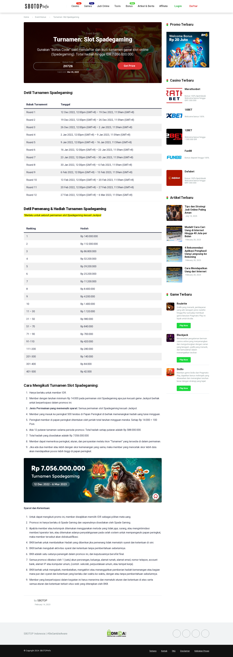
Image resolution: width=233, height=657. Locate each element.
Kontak (164, 651)
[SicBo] (170, 375)
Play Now (184, 325)
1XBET (188, 109)
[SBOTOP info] (36, 5)
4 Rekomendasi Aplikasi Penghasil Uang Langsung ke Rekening (196, 252)
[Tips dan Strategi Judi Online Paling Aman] (174, 219)
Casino (75, 6)
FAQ (173, 651)
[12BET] (174, 143)
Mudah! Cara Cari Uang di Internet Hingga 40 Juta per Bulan (196, 232)
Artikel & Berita (146, 6)
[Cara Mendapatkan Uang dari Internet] (174, 281)
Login (178, 6)
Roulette (182, 303)
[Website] (205, 634)
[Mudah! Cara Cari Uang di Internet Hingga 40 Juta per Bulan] (174, 240)
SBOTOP (42, 600)
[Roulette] (170, 309)
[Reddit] (196, 634)
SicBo (180, 369)
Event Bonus (40, 17)
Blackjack (182, 335)
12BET (188, 130)
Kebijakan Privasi (201, 651)
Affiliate (163, 6)
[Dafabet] (174, 184)
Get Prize (129, 65)
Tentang (152, 651)
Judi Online (103, 6)
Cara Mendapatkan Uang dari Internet (196, 270)
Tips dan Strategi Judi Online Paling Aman (195, 209)
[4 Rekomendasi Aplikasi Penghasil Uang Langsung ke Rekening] (174, 261)
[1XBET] (174, 123)
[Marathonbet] (174, 102)
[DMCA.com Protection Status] (116, 635)
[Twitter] (177, 634)
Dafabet (189, 171)
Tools (117, 6)
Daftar (193, 6)
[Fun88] (174, 164)
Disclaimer (185, 651)
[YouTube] (186, 634)
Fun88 (188, 150)
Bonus (129, 6)
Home (26, 17)
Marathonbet (192, 89)
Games (88, 6)
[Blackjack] (170, 341)
